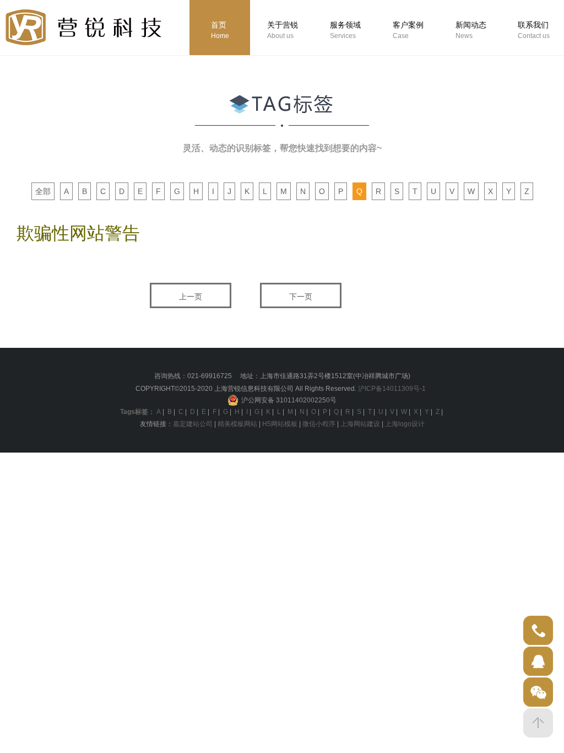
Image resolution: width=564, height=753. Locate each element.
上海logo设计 (405, 424)
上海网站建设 (360, 424)
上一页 (190, 296)
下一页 (300, 296)
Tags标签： (137, 412)
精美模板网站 (237, 424)
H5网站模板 (279, 424)
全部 (43, 191)
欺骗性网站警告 (78, 233)
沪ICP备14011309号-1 (392, 388)
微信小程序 (318, 424)
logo (84, 27)
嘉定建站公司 (193, 424)
